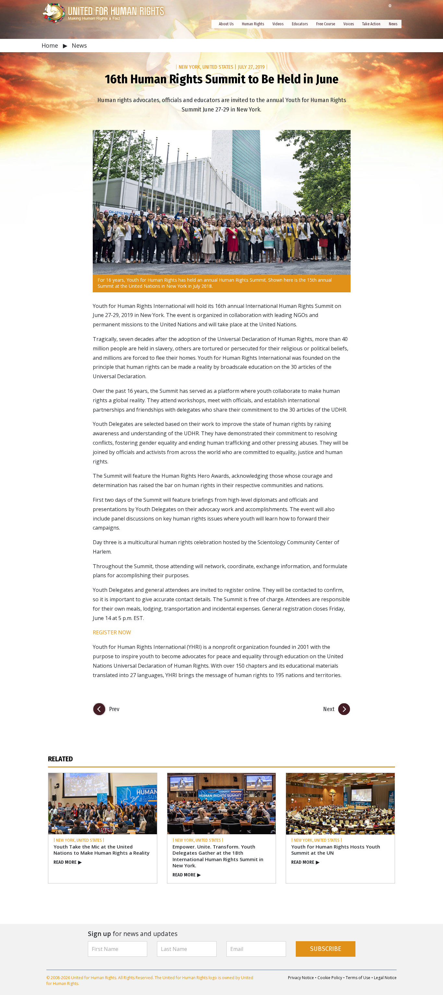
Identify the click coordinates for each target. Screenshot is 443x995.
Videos (277, 24)
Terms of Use (358, 977)
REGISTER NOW (112, 632)
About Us (226, 24)
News (393, 24)
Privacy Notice (301, 977)
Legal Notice (385, 977)
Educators (300, 24)
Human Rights (253, 24)
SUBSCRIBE (325, 949)
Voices (348, 24)
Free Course (325, 24)
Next (328, 709)
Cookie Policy (329, 977)
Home (51, 45)
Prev (114, 709)
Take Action (371, 24)
